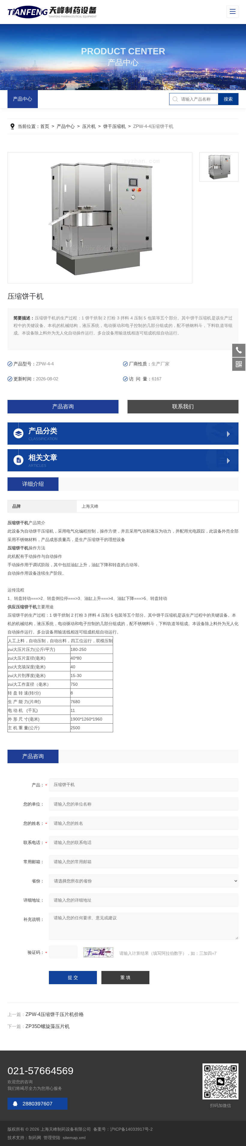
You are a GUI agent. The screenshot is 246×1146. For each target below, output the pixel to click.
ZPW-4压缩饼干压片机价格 (55, 1014)
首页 (44, 126)
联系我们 (183, 407)
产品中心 (22, 98)
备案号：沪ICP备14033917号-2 (123, 1129)
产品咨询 (63, 407)
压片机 (89, 126)
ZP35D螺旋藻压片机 (48, 1026)
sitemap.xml (74, 1137)
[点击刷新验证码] (98, 952)
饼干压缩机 (114, 126)
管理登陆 (52, 1137)
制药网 (34, 1137)
